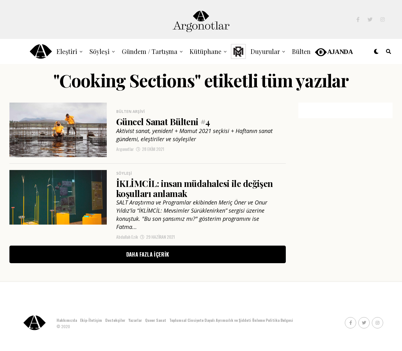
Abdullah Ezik (127, 236)
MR (238, 51)
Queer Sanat (155, 320)
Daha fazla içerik (147, 254)
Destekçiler (115, 320)
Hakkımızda (67, 320)
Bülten (301, 51)
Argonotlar (125, 149)
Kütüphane (205, 51)
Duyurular (265, 51)
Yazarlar (135, 320)
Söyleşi (100, 51)
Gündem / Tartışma (149, 51)
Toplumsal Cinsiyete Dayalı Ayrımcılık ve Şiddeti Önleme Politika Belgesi (231, 320)
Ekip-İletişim (91, 320)
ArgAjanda (333, 51)
